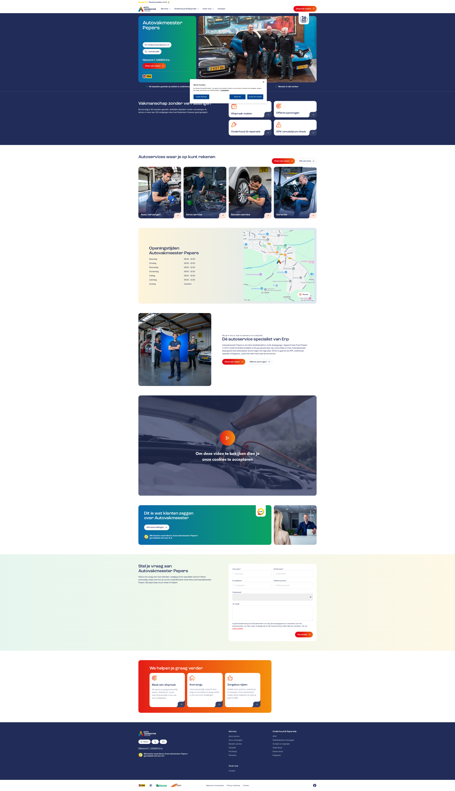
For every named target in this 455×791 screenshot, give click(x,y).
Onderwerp (236, 592)
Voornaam (236, 569)
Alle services (305, 161)
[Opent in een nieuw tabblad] (147, 76)
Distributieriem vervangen (283, 740)
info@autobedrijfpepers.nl (158, 45)
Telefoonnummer (280, 581)
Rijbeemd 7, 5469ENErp (156, 60)
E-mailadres (237, 581)
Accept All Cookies (255, 96)
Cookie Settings (201, 96)
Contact (221, 9)
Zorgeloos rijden (237, 684)
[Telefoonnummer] (155, 742)
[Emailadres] (163, 742)
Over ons (207, 9)
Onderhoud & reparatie (245, 131)
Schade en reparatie (281, 744)
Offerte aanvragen (287, 113)
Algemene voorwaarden (215, 785)
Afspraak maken (303, 9)
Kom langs (196, 684)
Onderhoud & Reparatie (185, 9)
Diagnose (277, 755)
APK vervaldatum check (291, 131)
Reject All (237, 96)
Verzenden (302, 634)
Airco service (194, 214)
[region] (228, 91)
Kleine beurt (278, 751)
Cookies (246, 785)
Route (305, 294)
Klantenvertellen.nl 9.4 (158, 2)
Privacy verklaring (233, 785)
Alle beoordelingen (155, 527)
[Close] (263, 82)
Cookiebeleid (225, 90)
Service (164, 9)
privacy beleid (237, 628)
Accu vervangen (151, 214)
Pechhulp (233, 751)
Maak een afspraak (164, 684)
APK (275, 736)
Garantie (281, 214)
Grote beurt (277, 748)
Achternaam (278, 569)
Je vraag (236, 604)
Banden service (240, 214)
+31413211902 (153, 52)
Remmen (232, 755)
